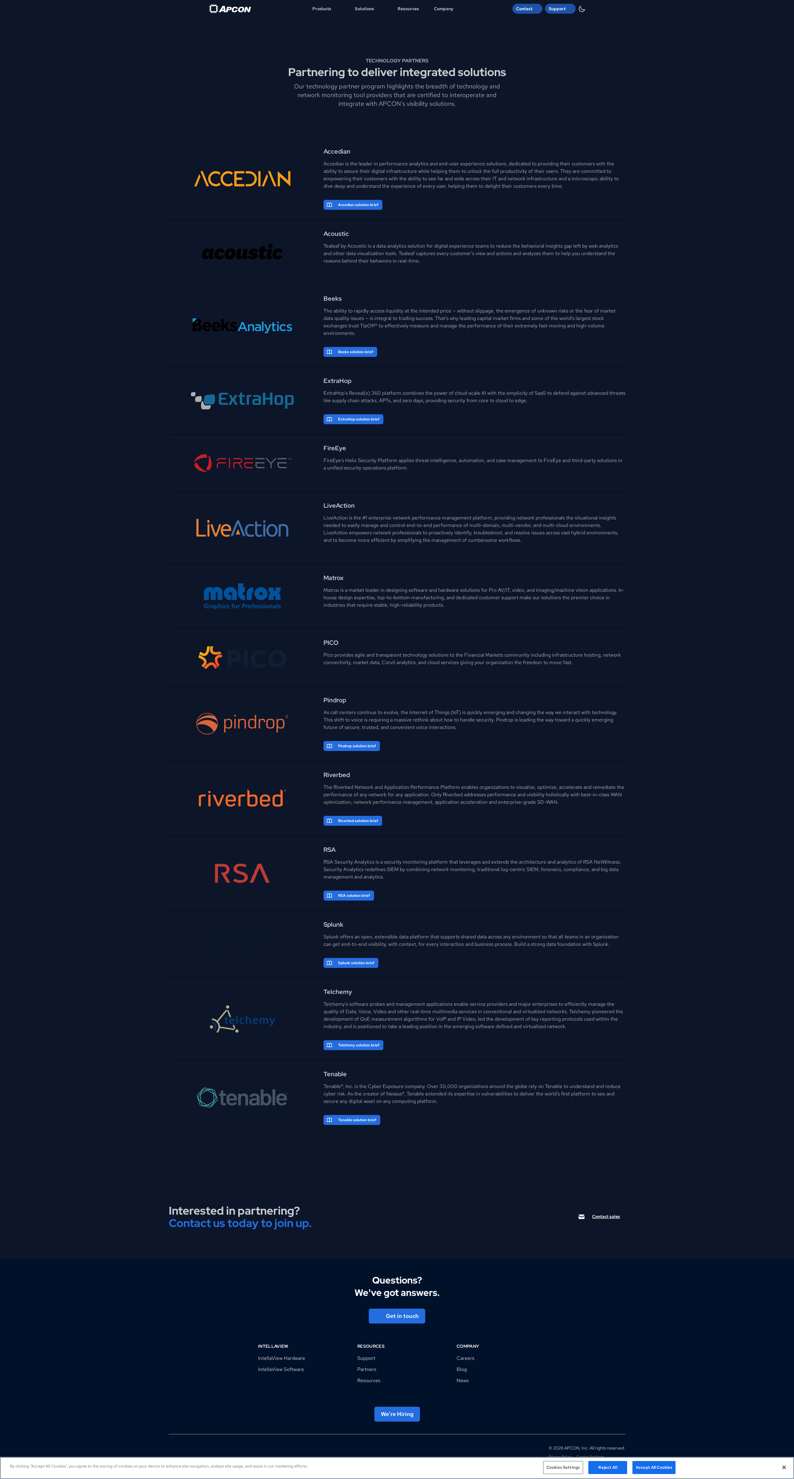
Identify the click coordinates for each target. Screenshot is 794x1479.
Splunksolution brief (356, 962)
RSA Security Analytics (348, 862)
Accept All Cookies (654, 1467)
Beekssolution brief (355, 351)
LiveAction (335, 518)
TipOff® (368, 325)
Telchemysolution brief (358, 1045)
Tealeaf (331, 246)
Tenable (415, 1093)
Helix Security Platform (371, 460)
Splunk (331, 936)
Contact (524, 8)
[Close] (784, 1467)
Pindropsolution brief (357, 746)
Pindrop (504, 720)
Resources (408, 8)
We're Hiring (397, 1414)
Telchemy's (335, 1004)
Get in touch (402, 1315)
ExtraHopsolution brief (358, 419)
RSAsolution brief (354, 895)
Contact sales (606, 1216)
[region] (397, 1468)
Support (557, 8)
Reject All (607, 1467)
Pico (328, 655)
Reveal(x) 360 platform (375, 393)
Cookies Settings (563, 1467)
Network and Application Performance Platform (407, 787)
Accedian (333, 163)
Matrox (331, 590)
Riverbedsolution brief (358, 820)
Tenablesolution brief (357, 1119)
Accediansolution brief (358, 204)
